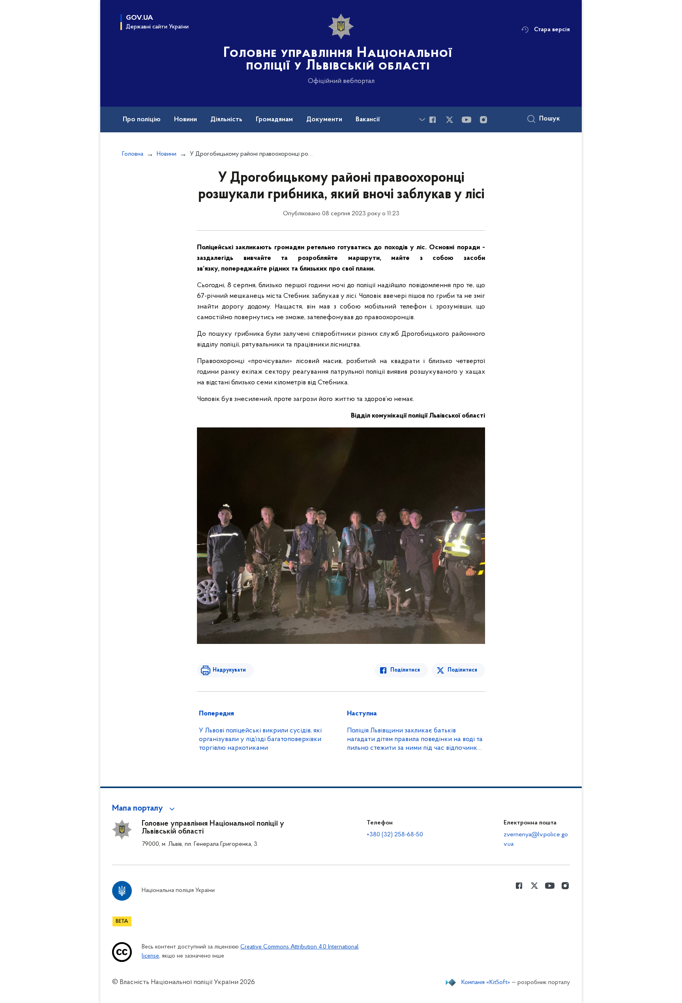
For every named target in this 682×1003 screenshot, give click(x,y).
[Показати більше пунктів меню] (422, 119)
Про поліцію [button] (142, 119)
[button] (144, 808)
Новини (166, 154)
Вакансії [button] (368, 119)
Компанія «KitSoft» (485, 982)
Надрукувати (229, 670)
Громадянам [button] (274, 119)
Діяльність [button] (226, 119)
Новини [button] (185, 119)
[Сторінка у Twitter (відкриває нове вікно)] (449, 119)
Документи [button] (324, 119)
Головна (132, 154)
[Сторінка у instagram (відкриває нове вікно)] (483, 119)
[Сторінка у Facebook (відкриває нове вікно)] (432, 119)
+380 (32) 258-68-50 (395, 835)
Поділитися (405, 670)
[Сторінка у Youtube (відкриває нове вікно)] (466, 119)
